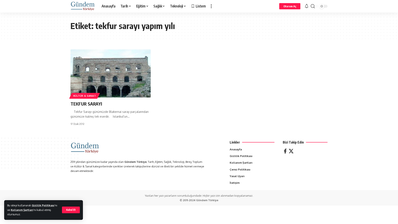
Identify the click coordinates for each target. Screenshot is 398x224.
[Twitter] (291, 151)
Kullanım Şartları (22, 210)
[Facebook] (285, 151)
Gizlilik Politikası (43, 205)
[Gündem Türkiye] (82, 6)
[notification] (307, 6)
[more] (211, 6)
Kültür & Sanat (84, 95)
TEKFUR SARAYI (86, 104)
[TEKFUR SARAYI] (110, 73)
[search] (313, 6)
